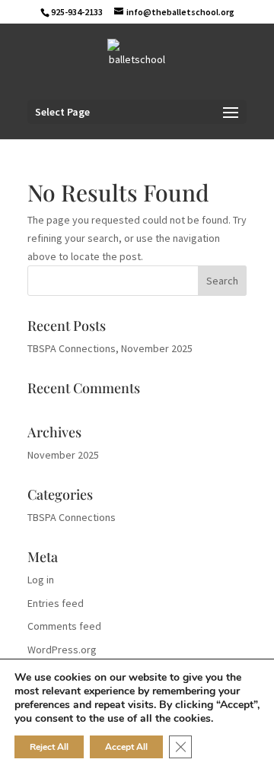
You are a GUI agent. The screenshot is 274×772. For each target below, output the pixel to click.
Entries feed (55, 603)
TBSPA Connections (71, 517)
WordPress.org (62, 649)
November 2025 (63, 455)
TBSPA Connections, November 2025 (110, 348)
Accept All (126, 747)
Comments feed (64, 626)
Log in (40, 579)
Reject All (49, 747)
